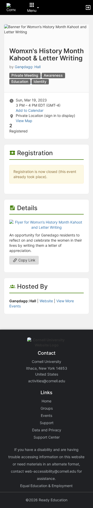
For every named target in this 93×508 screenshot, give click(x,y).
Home (46, 401)
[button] (11, 7)
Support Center (47, 437)
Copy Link (26, 260)
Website (46, 301)
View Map (24, 120)
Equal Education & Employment (46, 485)
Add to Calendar (29, 110)
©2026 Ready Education (46, 500)
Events (46, 415)
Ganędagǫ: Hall (28, 67)
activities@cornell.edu (46, 381)
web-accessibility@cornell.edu (50, 471)
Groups (47, 408)
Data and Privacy (46, 430)
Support (46, 422)
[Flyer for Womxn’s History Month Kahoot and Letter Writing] (46, 224)
